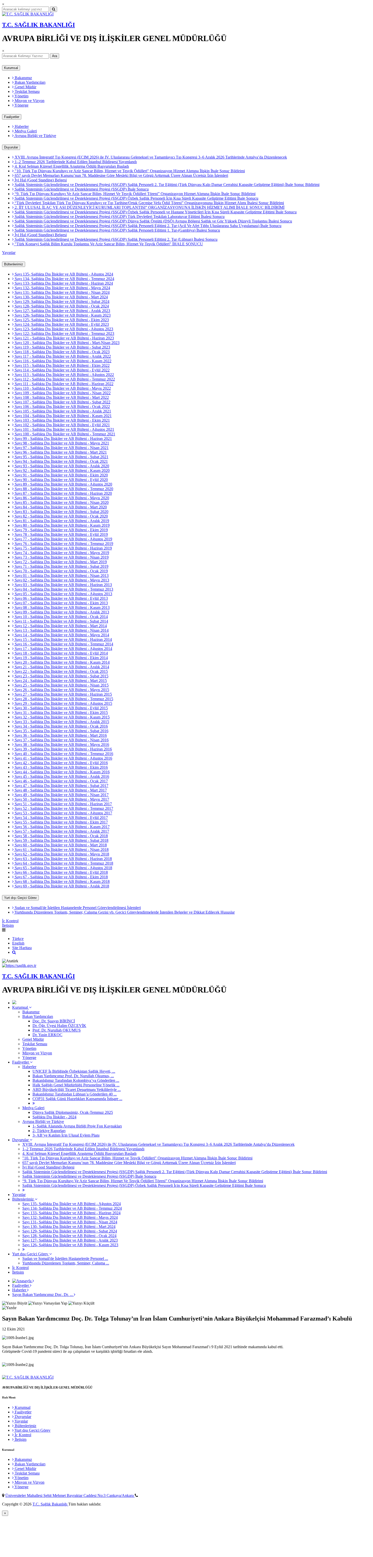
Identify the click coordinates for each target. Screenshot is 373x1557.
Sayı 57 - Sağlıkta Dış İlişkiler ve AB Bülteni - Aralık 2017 (61, 831)
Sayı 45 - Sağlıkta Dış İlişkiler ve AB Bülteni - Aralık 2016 (61, 776)
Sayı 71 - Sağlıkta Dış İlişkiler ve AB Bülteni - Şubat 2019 (61, 566)
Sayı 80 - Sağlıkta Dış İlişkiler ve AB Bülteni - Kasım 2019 (62, 525)
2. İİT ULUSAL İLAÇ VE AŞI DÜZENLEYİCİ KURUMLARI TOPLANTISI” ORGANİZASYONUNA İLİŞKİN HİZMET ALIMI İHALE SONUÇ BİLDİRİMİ (149, 207)
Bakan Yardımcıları (29, 82)
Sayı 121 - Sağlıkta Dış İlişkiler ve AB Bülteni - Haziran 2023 (64, 338)
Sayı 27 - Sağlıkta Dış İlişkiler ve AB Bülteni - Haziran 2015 (63, 694)
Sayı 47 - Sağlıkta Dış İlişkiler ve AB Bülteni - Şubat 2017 (61, 785)
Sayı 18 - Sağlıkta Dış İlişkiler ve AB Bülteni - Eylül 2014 (61, 653)
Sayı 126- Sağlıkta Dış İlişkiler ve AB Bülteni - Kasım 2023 (62, 315)
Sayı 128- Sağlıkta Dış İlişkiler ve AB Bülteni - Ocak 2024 (61, 306)
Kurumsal (11, 68)
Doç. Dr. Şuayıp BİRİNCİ (53, 1021)
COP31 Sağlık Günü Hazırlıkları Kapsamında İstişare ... (77, 1099)
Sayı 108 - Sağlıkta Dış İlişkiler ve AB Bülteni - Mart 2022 (61, 397)
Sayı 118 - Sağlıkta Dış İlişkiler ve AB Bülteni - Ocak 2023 (62, 352)
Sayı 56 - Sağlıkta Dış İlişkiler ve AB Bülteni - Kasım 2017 (62, 827)
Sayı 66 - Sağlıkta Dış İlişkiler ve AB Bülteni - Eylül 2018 (61, 872)
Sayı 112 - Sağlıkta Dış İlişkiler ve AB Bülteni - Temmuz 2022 (64, 379)
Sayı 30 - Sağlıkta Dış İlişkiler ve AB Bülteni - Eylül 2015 (61, 708)
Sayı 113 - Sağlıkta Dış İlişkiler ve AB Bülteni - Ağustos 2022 (64, 374)
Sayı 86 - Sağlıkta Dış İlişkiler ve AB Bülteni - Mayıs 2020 (61, 498)
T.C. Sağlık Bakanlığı (50, 1504)
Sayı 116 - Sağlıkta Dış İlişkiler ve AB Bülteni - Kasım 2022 (62, 361)
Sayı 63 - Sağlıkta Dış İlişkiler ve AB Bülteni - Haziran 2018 (63, 859)
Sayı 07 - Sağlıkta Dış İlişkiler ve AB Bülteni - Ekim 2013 (61, 603)
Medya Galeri (25, 131)
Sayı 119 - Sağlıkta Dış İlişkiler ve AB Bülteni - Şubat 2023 (62, 347)
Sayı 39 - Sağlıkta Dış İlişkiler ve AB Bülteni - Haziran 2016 (63, 749)
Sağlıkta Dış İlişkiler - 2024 (54, 1117)
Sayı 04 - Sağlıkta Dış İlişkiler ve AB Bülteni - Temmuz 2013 (63, 589)
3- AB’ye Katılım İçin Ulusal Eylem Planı (65, 1135)
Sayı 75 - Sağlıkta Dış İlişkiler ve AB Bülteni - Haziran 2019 (63, 548)
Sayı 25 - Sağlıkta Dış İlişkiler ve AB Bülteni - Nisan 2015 (61, 685)
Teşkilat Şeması (27, 91)
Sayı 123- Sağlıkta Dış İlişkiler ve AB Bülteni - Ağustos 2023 (63, 329)
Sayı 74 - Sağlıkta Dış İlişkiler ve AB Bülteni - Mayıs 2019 (61, 553)
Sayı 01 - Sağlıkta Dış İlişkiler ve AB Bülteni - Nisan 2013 (61, 575)
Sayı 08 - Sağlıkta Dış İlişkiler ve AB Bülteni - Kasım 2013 (62, 607)
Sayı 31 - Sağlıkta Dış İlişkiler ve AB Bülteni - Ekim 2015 (61, 712)
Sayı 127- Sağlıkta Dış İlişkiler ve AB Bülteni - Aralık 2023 (62, 311)
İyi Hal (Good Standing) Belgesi (40, 180)
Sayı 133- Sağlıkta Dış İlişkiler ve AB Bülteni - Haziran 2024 (63, 283)
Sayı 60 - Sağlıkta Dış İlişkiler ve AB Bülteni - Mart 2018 (60, 845)
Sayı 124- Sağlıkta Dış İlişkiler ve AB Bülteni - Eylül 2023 (61, 324)
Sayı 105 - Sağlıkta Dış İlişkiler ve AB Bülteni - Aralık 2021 (62, 411)
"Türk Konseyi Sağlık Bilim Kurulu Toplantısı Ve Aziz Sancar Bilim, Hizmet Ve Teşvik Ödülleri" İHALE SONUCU (108, 244)
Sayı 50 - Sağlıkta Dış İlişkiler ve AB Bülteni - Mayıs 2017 (61, 799)
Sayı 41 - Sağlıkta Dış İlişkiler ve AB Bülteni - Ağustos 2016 (63, 758)
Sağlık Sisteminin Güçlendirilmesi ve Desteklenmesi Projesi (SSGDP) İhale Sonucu (81, 189)
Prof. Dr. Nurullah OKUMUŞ (56, 1030)
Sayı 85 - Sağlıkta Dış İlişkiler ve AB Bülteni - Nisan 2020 (61, 502)
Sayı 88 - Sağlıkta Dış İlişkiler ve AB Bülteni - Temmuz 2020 (63, 489)
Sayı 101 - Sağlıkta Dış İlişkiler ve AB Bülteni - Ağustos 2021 (64, 429)
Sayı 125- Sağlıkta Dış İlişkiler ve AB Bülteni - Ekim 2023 (61, 320)
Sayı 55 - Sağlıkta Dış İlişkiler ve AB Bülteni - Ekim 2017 (61, 822)
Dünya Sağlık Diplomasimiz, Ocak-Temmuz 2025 (72, 1112)
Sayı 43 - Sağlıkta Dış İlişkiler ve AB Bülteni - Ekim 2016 (61, 767)
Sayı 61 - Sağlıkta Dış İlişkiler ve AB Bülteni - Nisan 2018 (61, 849)
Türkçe (18, 938)
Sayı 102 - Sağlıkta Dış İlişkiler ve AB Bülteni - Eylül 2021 (62, 425)
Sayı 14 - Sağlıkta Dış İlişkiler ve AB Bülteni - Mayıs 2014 (61, 635)
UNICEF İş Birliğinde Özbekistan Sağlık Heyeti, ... (73, 1071)
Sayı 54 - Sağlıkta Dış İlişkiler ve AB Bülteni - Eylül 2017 (61, 817)
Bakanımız (23, 78)
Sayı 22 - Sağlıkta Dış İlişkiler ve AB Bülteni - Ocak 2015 (61, 671)
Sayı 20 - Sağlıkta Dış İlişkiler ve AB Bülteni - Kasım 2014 (62, 662)
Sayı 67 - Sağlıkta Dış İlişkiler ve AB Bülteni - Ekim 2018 (61, 877)
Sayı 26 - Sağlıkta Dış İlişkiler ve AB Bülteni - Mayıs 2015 (61, 690)
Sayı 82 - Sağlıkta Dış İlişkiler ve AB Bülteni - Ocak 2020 (61, 516)
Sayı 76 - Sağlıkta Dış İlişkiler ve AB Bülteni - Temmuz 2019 (63, 543)
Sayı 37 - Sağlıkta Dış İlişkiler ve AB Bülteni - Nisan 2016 (61, 740)
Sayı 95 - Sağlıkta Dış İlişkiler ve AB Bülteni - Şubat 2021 (61, 457)
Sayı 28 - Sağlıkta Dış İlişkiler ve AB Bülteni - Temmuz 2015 (63, 699)
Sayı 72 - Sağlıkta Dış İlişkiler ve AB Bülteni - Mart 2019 (60, 562)
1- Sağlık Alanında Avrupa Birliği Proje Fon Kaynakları (77, 1126)
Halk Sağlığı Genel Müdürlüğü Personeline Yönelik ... (76, 1085)
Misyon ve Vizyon (29, 100)
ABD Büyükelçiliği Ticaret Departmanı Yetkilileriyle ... (76, 1089)
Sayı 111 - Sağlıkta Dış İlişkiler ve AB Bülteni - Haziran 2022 (63, 384)
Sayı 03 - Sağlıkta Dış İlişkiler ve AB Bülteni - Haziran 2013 (63, 585)
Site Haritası (22, 948)
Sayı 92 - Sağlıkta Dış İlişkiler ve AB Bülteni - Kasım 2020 (62, 470)
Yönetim (21, 96)
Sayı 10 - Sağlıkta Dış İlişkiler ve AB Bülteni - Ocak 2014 (61, 616)
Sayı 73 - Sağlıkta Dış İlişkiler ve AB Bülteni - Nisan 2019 (61, 557)
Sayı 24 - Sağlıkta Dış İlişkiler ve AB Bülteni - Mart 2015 (60, 680)
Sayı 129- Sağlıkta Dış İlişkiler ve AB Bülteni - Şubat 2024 (61, 301)
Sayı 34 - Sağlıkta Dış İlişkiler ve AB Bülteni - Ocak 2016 (61, 726)
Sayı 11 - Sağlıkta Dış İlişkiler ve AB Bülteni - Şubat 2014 (61, 621)
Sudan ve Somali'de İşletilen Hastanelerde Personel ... (65, 1258)
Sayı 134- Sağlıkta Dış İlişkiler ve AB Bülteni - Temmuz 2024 (64, 279)
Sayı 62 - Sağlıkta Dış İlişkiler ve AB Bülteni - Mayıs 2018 (61, 854)
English (18, 943)
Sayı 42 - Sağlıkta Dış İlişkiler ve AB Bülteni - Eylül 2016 (61, 763)
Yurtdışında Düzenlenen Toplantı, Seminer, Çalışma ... (65, 1263)
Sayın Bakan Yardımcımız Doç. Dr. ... (43, 1294)
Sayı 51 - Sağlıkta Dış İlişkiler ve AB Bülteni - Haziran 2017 (63, 804)
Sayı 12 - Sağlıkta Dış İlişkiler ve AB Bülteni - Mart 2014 (60, 626)
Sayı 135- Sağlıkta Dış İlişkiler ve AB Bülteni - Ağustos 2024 (63, 274)
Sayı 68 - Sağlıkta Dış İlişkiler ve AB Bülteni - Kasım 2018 (62, 881)
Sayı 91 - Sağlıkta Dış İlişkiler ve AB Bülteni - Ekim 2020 (61, 475)
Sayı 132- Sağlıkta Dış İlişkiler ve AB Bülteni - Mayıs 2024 (62, 288)
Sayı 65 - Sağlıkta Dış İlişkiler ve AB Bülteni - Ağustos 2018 (63, 868)
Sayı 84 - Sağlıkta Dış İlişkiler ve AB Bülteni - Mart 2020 (60, 507)
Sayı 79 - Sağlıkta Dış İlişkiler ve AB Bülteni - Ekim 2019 (61, 530)
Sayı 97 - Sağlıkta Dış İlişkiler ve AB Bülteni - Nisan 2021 (61, 448)
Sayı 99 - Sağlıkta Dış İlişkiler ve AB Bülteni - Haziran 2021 (63, 438)
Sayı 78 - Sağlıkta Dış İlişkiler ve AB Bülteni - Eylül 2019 (61, 534)
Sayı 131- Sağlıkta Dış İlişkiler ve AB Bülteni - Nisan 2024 (62, 292)
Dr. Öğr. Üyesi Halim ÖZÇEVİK (59, 1025)
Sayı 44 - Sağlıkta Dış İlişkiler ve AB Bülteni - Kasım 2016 (62, 772)
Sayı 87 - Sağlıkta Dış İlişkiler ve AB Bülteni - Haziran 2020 (63, 493)
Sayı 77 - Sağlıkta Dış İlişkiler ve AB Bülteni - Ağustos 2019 (63, 539)
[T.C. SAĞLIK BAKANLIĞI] (28, 14)
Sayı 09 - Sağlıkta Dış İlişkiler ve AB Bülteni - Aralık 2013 (61, 612)
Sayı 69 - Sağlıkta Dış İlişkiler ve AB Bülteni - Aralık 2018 (61, 886)
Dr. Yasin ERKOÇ (47, 1035)
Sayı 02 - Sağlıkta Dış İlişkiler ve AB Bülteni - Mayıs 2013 (61, 580)
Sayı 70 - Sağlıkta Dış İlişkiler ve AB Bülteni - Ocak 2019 (61, 571)
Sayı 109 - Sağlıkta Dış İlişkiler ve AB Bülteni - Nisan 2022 (62, 393)
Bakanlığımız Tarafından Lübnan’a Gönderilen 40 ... (74, 1094)
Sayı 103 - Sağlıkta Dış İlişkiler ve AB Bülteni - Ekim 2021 (62, 420)
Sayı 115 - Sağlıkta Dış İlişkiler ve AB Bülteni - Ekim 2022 (62, 365)
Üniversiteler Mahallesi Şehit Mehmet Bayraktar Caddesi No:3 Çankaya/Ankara (70, 1495)
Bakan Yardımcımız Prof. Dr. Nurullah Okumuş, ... (73, 1076)
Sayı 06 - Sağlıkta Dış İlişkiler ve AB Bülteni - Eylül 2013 (61, 598)
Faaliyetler (11, 117)
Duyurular (11, 147)
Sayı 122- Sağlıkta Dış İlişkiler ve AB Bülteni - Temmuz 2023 (64, 333)
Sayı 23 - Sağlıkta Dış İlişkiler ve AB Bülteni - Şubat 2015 (61, 676)
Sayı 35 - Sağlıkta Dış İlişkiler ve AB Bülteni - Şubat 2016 (61, 731)
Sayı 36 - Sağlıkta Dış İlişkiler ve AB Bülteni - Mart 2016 (60, 735)
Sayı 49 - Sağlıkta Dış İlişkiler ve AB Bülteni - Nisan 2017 (61, 795)
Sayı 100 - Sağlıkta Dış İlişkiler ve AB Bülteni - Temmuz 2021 (64, 434)
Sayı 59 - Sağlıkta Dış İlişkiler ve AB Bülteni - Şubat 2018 (61, 840)
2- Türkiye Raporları (48, 1130)
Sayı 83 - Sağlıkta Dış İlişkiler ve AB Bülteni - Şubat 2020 (61, 511)
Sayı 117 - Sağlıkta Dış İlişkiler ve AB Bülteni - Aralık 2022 (62, 356)
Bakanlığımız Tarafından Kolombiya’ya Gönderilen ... (75, 1080)
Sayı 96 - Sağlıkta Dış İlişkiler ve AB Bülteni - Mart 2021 (60, 452)
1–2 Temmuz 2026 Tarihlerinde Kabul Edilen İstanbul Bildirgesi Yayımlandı (75, 162)
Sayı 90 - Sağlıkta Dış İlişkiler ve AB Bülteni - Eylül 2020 (61, 479)
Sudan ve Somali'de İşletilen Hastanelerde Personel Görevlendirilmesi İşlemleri (77, 907)
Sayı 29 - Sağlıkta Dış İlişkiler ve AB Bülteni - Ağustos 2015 (63, 703)
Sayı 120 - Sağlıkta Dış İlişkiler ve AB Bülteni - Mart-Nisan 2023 (67, 342)
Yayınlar (8, 252)
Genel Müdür (25, 87)
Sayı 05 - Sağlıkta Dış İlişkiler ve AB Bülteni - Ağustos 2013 (63, 594)
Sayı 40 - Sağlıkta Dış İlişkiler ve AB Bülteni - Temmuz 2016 (63, 753)
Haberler (21, 126)
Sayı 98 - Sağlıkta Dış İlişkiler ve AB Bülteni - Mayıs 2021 (61, 443)
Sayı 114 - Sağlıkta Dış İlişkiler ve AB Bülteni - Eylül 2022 (62, 370)
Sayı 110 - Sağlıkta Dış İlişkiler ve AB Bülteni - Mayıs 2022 (62, 388)
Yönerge (21, 105)
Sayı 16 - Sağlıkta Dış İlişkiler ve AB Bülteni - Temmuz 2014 (63, 644)
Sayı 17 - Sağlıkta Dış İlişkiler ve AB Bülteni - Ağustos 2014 (63, 648)
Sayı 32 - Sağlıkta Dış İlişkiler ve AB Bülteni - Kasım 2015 (62, 717)
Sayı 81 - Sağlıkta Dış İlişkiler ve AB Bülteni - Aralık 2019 (61, 521)
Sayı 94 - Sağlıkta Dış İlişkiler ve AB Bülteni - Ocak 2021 (61, 461)
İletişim (8, 925)
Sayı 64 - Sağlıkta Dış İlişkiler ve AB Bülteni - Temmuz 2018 (63, 863)
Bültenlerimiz (13, 264)
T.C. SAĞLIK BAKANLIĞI (38, 25)
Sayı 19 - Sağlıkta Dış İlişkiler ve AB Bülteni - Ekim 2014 (61, 658)
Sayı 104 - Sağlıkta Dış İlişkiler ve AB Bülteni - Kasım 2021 (63, 416)
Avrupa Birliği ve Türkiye (35, 135)
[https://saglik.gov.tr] (19, 965)
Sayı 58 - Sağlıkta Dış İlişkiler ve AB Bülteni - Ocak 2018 (61, 836)
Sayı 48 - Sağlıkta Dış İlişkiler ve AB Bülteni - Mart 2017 (60, 790)
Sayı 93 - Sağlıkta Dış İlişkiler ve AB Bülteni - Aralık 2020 (61, 466)
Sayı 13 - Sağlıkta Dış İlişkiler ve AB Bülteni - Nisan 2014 (61, 630)
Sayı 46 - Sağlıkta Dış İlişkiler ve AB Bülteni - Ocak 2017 (61, 781)
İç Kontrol (10, 921)
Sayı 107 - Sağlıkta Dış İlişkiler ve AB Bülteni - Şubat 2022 (62, 402)
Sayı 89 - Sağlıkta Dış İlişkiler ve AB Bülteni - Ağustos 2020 (63, 484)
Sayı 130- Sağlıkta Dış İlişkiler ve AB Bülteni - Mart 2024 (61, 297)
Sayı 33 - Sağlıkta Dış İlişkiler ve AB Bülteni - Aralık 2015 (61, 722)
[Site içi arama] (14, 952)
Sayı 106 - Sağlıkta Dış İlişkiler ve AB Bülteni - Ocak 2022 (62, 406)
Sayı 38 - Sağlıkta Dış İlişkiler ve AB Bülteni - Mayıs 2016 (61, 744)
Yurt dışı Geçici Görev (20, 898)
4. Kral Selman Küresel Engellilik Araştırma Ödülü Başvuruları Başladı (71, 166)
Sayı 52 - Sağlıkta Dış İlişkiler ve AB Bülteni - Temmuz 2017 (63, 808)
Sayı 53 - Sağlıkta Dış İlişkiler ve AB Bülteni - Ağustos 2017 (63, 813)
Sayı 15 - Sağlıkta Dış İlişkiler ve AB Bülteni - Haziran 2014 (63, 639)
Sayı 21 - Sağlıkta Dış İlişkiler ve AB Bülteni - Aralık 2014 (61, 667)
